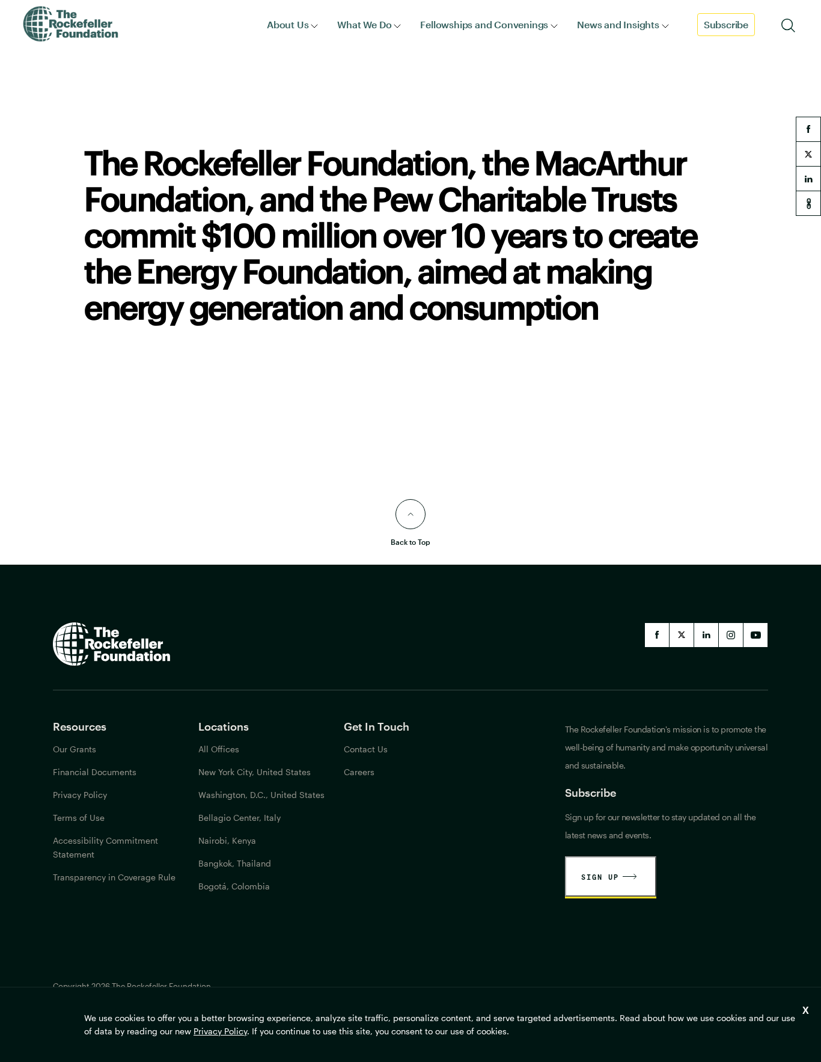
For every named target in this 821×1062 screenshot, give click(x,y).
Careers (359, 772)
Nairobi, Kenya (227, 840)
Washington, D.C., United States (261, 795)
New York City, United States (254, 772)
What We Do (364, 24)
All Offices (218, 749)
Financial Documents (94, 772)
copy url (808, 203)
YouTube (755, 635)
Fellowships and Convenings (484, 24)
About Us (287, 24)
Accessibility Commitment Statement (105, 847)
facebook (808, 129)
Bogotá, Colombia (234, 886)
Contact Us (366, 749)
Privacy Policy (220, 1031)
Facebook (657, 635)
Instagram (731, 635)
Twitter (682, 635)
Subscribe (726, 24)
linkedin (808, 179)
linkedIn (706, 635)
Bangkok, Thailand (234, 863)
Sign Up (600, 877)
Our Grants (74, 749)
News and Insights (618, 24)
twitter (808, 154)
